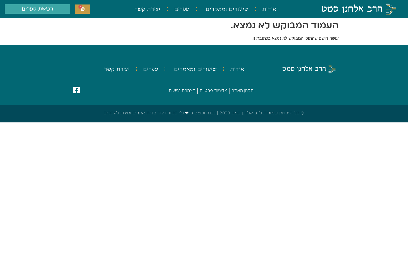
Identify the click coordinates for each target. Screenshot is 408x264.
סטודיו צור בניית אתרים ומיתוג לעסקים (140, 113)
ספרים (181, 9)
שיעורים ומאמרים (227, 9)
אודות (269, 9)
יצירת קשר (147, 9)
